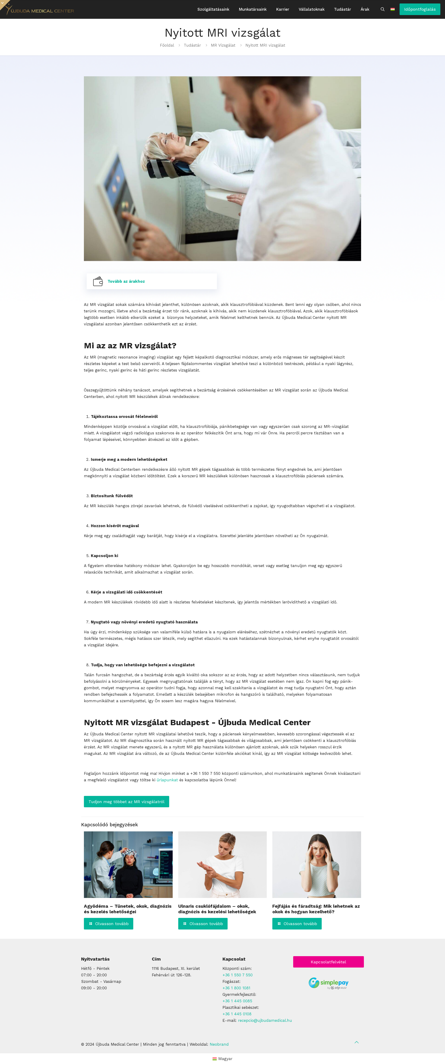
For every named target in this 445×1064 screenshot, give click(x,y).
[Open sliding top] (5, 5)
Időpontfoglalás (420, 9)
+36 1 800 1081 (236, 988)
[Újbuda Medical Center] (39, 9)
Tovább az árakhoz (126, 281)
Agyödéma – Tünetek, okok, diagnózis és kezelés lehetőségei (128, 908)
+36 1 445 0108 (236, 1014)
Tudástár (192, 45)
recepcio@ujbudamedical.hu (265, 1020)
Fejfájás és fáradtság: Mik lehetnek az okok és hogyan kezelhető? (316, 908)
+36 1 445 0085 (237, 1001)
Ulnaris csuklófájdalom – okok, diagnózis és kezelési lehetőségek (217, 908)
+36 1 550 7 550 (237, 975)
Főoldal (167, 45)
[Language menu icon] (392, 9)
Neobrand (219, 1044)
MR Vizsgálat (223, 45)
